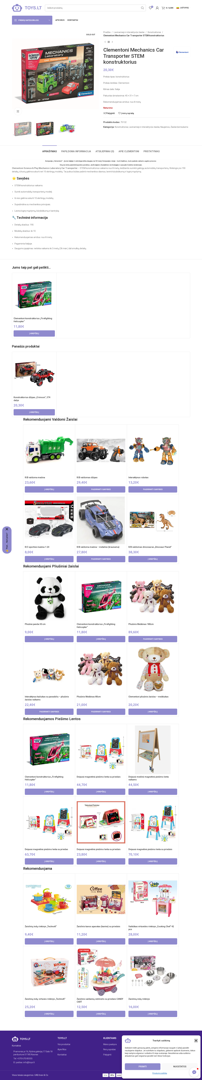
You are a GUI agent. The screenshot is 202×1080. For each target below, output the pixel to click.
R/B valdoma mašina (35, 477)
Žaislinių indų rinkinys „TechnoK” (41, 926)
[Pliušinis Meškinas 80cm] (101, 669)
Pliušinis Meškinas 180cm (141, 624)
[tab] (49, 149)
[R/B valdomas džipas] (101, 450)
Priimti (143, 1066)
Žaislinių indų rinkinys (139, 999)
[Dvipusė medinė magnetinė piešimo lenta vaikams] (152, 749)
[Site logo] (27, 7)
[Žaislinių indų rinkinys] (152, 972)
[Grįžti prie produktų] (108, 42)
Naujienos (165, 127)
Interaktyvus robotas (138, 477)
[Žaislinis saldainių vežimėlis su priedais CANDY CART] (101, 972)
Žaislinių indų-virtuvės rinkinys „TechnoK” (45, 999)
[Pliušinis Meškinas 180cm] (152, 597)
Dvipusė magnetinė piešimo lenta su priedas (46, 849)
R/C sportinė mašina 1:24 (37, 547)
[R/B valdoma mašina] (49, 450)
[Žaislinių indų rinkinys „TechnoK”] (49, 899)
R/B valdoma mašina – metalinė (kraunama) (98, 547)
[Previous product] (105, 42)
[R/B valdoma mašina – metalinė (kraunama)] (101, 520)
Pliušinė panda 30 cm (35, 624)
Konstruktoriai (154, 32)
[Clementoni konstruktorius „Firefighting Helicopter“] (34, 295)
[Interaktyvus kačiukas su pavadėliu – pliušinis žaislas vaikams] (49, 669)
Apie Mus (62, 1049)
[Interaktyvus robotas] (152, 450)
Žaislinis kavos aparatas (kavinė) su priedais (98, 926)
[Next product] (112, 42)
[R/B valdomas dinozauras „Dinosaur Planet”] (152, 520)
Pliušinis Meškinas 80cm (89, 696)
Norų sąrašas (109, 1049)
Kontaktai (62, 1054)
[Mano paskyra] (157, 8)
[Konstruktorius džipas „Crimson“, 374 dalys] (34, 374)
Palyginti (107, 1054)
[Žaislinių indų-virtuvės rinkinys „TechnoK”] (49, 972)
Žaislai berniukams (179, 127)
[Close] (7, 529)
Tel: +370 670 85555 (22, 1058)
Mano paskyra (110, 1044)
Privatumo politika (159, 1073)
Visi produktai (64, 1044)
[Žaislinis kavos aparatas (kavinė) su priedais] (101, 899)
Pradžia (106, 32)
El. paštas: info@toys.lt (24, 1062)
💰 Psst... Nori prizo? (7, 542)
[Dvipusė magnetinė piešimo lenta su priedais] (101, 749)
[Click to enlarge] (18, 111)
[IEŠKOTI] (142, 7)
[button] (196, 1040)
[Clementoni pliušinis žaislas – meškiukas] (152, 669)
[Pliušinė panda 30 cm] (49, 597)
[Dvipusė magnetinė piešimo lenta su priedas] (49, 822)
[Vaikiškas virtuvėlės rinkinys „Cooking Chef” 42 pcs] (152, 899)
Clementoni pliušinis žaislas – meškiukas (148, 696)
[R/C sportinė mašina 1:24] (49, 520)
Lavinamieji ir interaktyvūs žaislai (129, 32)
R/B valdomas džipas (87, 477)
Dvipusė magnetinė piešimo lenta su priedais (99, 777)
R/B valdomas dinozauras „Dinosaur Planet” (149, 547)
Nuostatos (179, 1066)
